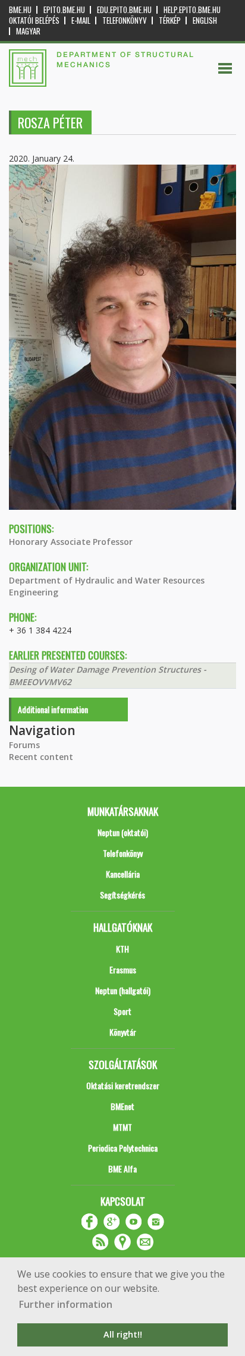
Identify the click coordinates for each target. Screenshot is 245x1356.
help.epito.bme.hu (192, 10)
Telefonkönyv (124, 20)
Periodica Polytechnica (123, 1147)
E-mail (80, 20)
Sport (122, 1011)
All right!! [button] (122, 1334)
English (205, 20)
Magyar (28, 31)
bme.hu (20, 10)
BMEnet (122, 1106)
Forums (24, 744)
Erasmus (122, 969)
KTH (122, 948)
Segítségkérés (122, 894)
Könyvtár (122, 1032)
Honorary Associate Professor (71, 541)
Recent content (41, 756)
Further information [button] (65, 1304)
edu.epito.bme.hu (124, 10)
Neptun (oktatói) (123, 832)
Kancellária (123, 874)
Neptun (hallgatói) (122, 990)
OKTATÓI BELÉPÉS (34, 20)
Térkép (170, 20)
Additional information (53, 709)
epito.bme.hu (64, 10)
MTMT (122, 1127)
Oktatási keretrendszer (122, 1085)
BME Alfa (122, 1168)
